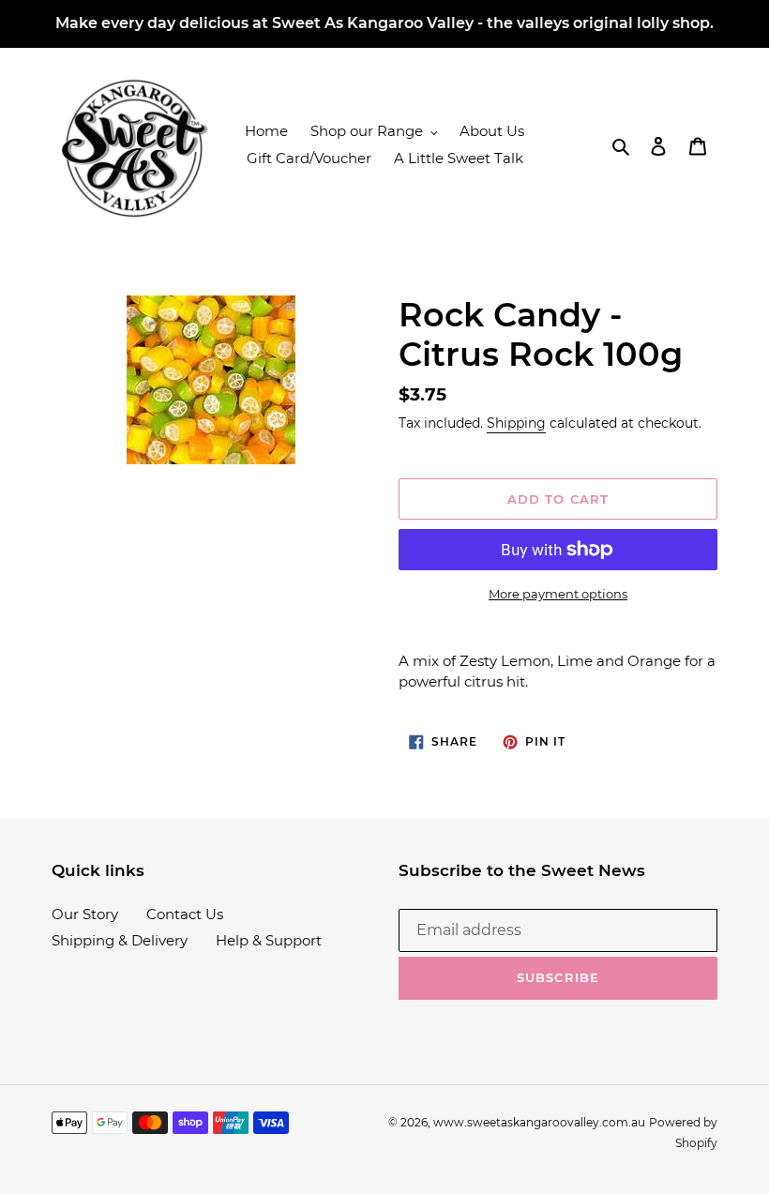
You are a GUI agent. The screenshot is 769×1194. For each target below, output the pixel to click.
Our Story (85, 914)
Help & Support (269, 940)
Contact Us (184, 914)
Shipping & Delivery (120, 940)
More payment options (558, 593)
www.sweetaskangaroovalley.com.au (539, 1122)
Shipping (516, 423)
